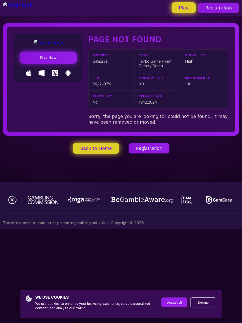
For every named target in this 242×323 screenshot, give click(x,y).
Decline (203, 302)
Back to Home (96, 148)
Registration (218, 8)
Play (183, 8)
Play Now (48, 57)
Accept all (174, 302)
